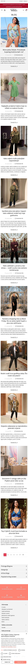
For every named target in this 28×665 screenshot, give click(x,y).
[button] (14, 647)
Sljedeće (20, 554)
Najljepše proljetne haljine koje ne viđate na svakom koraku (14, 107)
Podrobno (14, 645)
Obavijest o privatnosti (7, 609)
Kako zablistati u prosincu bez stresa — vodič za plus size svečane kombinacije (14, 268)
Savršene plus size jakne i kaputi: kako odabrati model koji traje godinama (14, 213)
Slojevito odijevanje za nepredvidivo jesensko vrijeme (14, 427)
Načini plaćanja (5, 617)
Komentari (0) (19, 55)
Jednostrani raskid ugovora (8, 615)
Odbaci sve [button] (7, 662)
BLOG (3, 621)
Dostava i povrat (5, 613)
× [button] (26, 633)
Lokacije (25, 1)
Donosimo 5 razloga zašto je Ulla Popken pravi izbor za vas (14, 479)
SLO (4, 1)
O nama (3, 607)
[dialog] (14, 648)
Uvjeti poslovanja (6, 611)
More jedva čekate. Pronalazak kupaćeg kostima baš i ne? (14, 51)
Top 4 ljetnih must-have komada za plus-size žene (14, 532)
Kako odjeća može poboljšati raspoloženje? (14, 159)
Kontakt (21, 1)
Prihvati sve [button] (20, 662)
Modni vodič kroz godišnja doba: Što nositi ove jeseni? (14, 374)
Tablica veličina (5, 619)
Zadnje (23, 554)
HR (1, 1)
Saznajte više (13, 66)
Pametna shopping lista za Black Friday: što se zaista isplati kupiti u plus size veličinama (14, 321)
